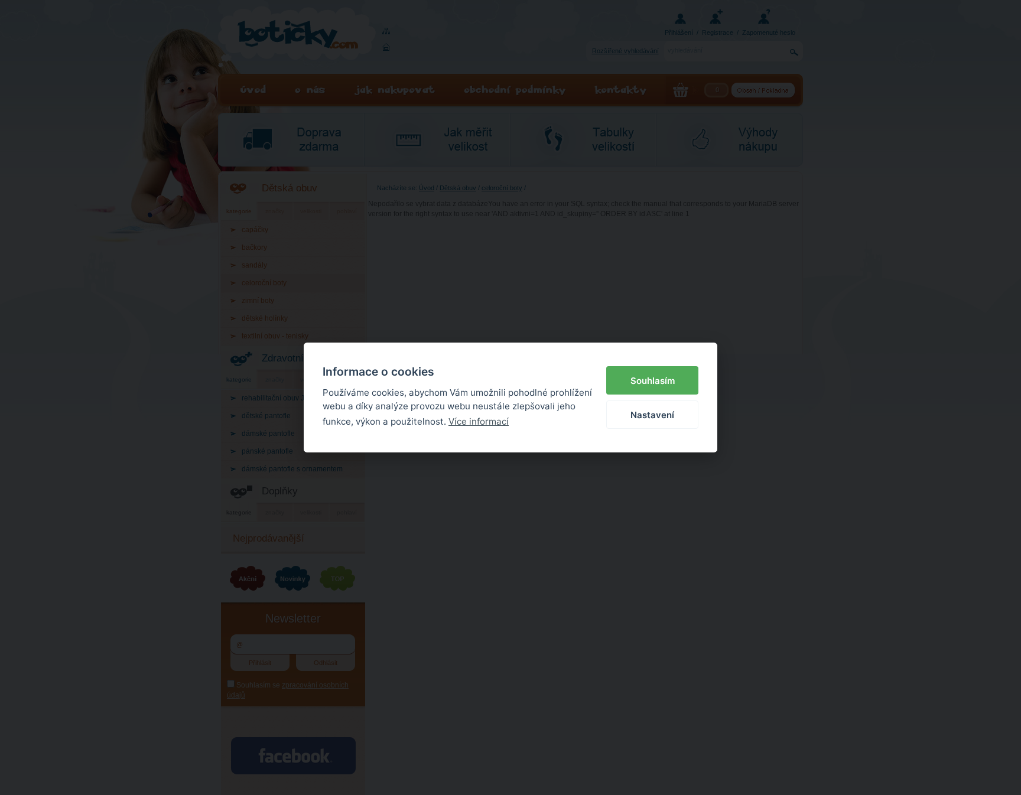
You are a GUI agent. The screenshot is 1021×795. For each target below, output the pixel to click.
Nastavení (652, 415)
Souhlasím (652, 380)
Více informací (478, 421)
